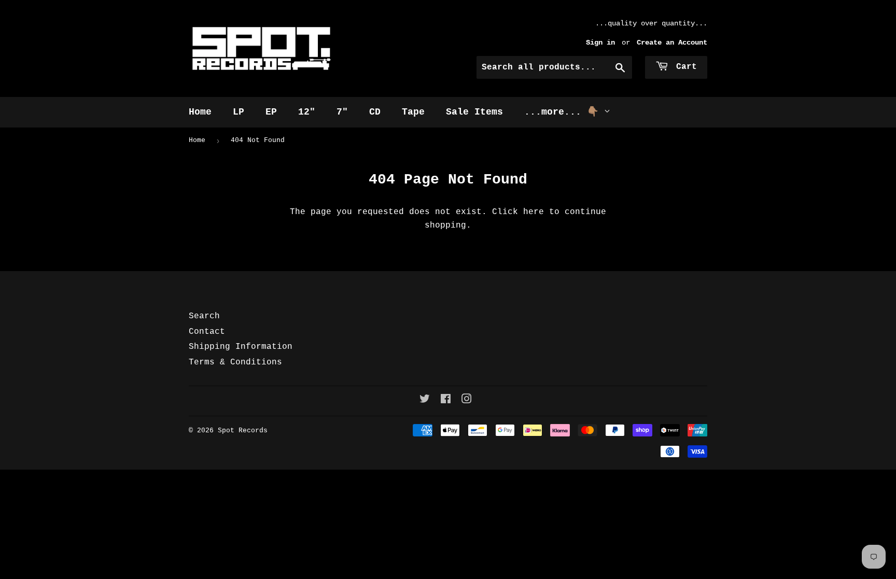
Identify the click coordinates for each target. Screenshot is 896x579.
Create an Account (672, 43)
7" (342, 112)
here (533, 212)
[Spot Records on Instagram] (466, 400)
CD (375, 112)
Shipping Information (240, 346)
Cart (684, 67)
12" (306, 112)
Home (200, 112)
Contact (207, 331)
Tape (413, 112)
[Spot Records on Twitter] (424, 400)
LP (238, 112)
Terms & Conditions (235, 362)
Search (204, 316)
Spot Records (243, 430)
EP (271, 112)
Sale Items (474, 112)
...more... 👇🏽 (564, 112)
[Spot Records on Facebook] (445, 400)
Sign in (600, 43)
